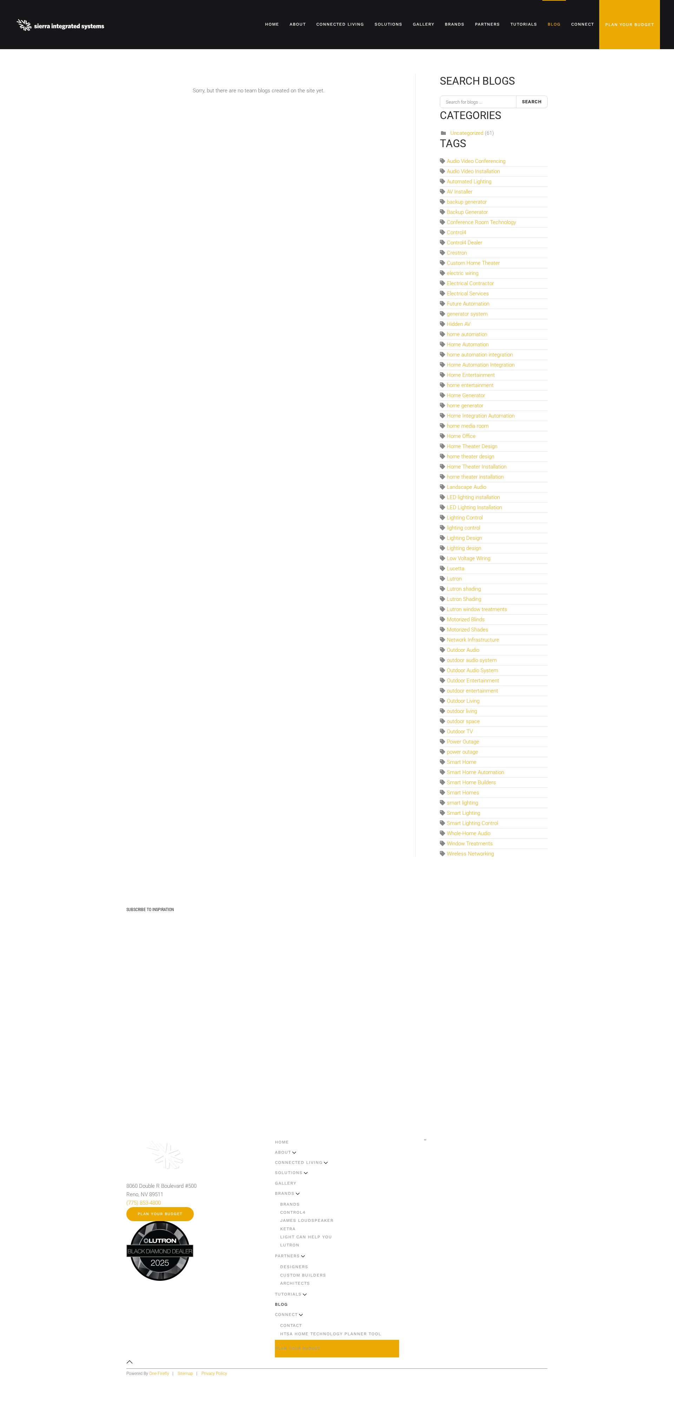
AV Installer (460, 192)
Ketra (288, 1228)
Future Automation (468, 304)
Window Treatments (470, 843)
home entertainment (470, 385)
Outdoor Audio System (472, 670)
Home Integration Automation (481, 416)
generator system (467, 314)
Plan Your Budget (629, 24)
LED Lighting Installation (474, 507)
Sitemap (185, 1373)
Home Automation (468, 344)
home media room (468, 426)
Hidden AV (458, 324)
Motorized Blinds (466, 619)
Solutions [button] (388, 24)
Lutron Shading (464, 599)
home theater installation (475, 477)
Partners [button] (487, 24)
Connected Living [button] (340, 24)
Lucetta (455, 568)
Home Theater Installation (477, 467)
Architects (295, 1283)
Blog (554, 24)
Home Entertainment (471, 375)
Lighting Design (464, 538)
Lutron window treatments (477, 609)
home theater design (470, 456)
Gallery (423, 24)
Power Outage (463, 742)
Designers (294, 1266)
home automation (467, 334)
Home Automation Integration (481, 365)
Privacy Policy (214, 1373)
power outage (462, 752)
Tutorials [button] (523, 24)
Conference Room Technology (481, 222)
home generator (465, 405)
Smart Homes (463, 793)
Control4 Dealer (464, 243)
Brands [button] (454, 24)
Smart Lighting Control (472, 823)
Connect (286, 1314)
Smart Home (461, 762)
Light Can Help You (306, 1236)
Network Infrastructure (473, 640)
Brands (285, 1193)
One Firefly (159, 1373)
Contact (291, 1325)
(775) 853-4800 (143, 1203)
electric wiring (462, 273)
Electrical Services (468, 293)
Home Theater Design (472, 446)
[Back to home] (61, 24)
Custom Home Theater (473, 263)
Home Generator (466, 395)
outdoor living (462, 711)
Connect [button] (582, 24)
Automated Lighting (469, 181)
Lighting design (464, 548)
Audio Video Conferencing (476, 161)
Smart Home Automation (475, 772)
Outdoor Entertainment (473, 680)
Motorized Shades (467, 630)
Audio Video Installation (473, 171)
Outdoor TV (460, 731)
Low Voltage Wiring (468, 558)
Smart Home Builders (471, 782)
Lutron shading (464, 589)
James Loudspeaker (306, 1220)
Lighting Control (465, 518)
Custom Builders (303, 1275)
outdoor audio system (472, 660)
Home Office (461, 436)
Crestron (457, 253)
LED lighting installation (473, 497)
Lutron (454, 579)
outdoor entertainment (472, 691)
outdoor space (463, 721)
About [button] (298, 24)
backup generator (467, 202)
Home (272, 24)
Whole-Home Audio (468, 833)
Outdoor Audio (463, 650)
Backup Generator (467, 212)
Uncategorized (466, 133)
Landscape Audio (466, 487)
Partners (287, 1255)
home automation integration (480, 355)
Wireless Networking (470, 854)
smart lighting (462, 803)
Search (532, 101)
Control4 (456, 232)
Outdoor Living (463, 701)
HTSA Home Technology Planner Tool (330, 1333)
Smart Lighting (463, 813)
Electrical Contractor (470, 283)
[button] (129, 1361)
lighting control (463, 528)
